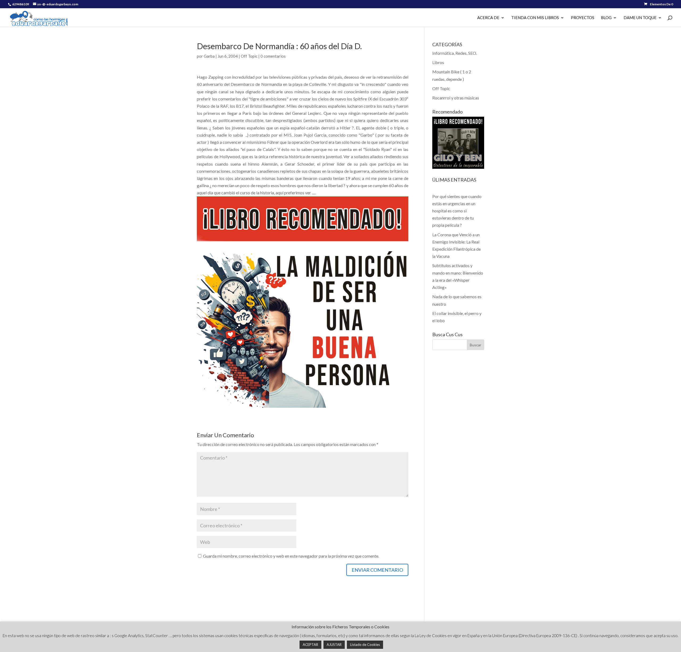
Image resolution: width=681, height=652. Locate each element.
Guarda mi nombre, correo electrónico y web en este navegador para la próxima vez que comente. (291, 555)
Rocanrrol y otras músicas (455, 97)
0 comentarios (273, 56)
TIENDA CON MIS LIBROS (535, 18)
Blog (606, 18)
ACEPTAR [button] (310, 644)
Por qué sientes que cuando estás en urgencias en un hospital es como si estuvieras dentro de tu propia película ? (456, 211)
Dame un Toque (640, 18)
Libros (438, 62)
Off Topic (249, 56)
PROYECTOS (582, 18)
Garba (209, 56)
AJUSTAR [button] (334, 644)
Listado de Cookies (365, 644)
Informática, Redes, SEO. (454, 53)
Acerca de (488, 18)
